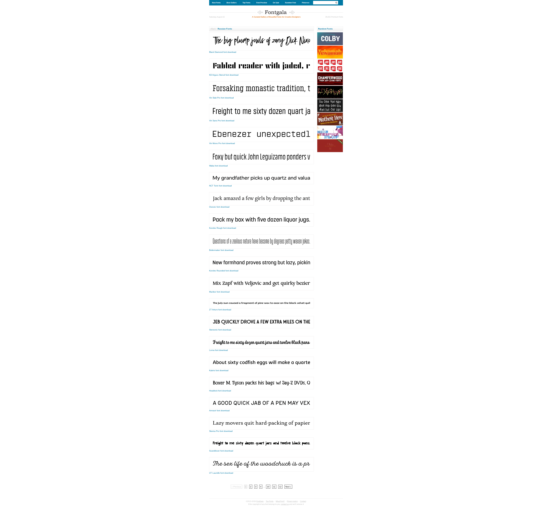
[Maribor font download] (261, 289)
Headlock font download (220, 391)
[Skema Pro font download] (261, 429)
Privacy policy (292, 501)
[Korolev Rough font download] (261, 226)
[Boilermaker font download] (261, 248)
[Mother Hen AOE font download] (330, 125)
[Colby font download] (330, 45)
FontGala (259, 501)
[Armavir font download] (261, 408)
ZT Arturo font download (220, 309)
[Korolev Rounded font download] (261, 268)
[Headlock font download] (261, 388)
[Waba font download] (261, 163)
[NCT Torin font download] (261, 183)
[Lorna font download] (261, 348)
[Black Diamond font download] (261, 50)
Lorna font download (218, 350)
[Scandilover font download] (261, 448)
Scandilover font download (221, 451)
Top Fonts (246, 3)
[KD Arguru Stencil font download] (261, 73)
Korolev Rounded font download (223, 271)
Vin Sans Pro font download (221, 120)
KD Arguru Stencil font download (223, 75)
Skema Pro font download (221, 431)
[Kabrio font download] (261, 368)
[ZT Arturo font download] (261, 307)
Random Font (290, 3)
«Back (213, 29)
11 (274, 487)
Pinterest (305, 3)
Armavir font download (219, 410)
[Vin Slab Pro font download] (261, 95)
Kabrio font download (218, 370)
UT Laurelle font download (221, 473)
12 (280, 487)
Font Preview (261, 3)
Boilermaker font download (221, 250)
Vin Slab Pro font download (221, 98)
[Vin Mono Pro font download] (261, 141)
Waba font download (218, 166)
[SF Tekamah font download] (330, 58)
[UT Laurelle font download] (261, 471)
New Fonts (216, 3)
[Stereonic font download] (261, 327)
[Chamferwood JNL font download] (330, 85)
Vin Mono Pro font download (222, 143)
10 (268, 487)
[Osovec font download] (261, 205)
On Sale (276, 3)
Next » (288, 487)
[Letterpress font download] (330, 138)
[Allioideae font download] (330, 152)
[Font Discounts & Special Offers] (330, 71)
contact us (285, 504)
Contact (303, 501)
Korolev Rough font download (222, 228)
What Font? (280, 501)
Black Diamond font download (222, 52)
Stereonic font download (220, 330)
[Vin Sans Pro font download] (261, 118)
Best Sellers (232, 3)
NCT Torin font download (220, 186)
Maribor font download (219, 292)
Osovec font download (219, 207)
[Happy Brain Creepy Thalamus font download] (330, 98)
